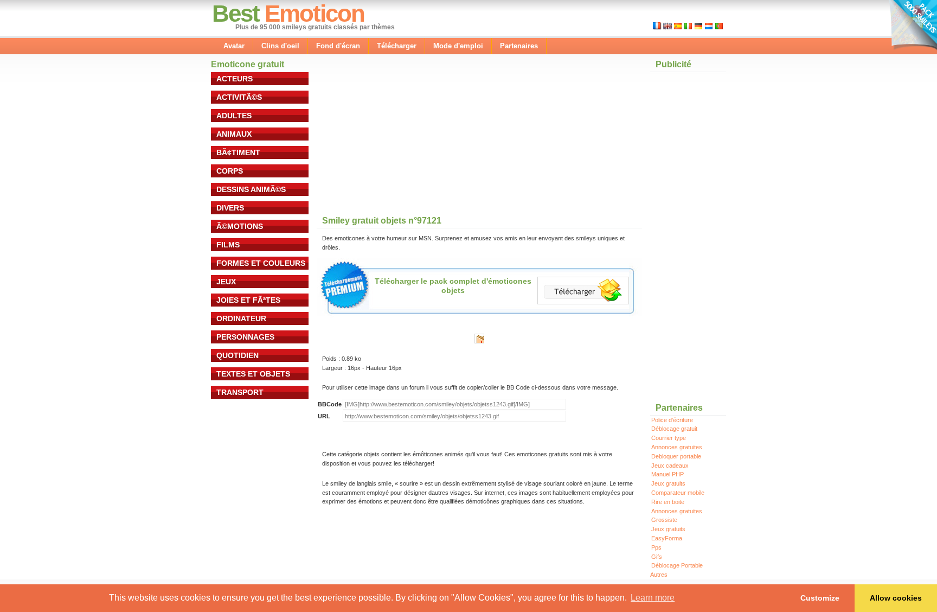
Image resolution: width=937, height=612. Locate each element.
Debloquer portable (676, 456)
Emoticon (314, 13)
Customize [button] (819, 598)
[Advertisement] (398, 140)
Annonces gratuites (676, 447)
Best (235, 13)
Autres (659, 574)
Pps (656, 547)
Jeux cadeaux (670, 465)
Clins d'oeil (280, 46)
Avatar (234, 46)
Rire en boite (667, 502)
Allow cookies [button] (896, 598)
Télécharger (396, 46)
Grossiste (664, 520)
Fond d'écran (338, 46)
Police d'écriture (672, 420)
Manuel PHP (667, 474)
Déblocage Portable (677, 565)
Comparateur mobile (677, 492)
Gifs (656, 556)
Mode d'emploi (458, 46)
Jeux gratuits (668, 483)
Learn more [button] (653, 597)
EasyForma (666, 538)
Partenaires (519, 46)
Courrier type (668, 438)
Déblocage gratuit (674, 428)
